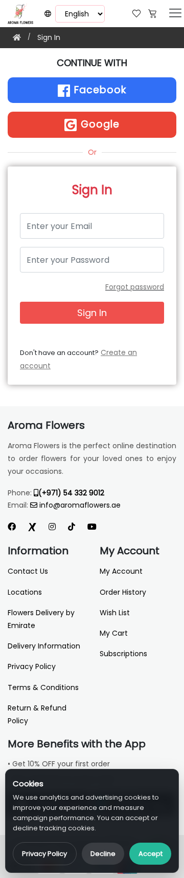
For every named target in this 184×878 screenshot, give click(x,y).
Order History (123, 592)
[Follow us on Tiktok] (71, 527)
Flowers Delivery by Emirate (41, 619)
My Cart (114, 633)
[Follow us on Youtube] (96, 527)
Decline (103, 854)
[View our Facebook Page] (12, 527)
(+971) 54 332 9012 (71, 493)
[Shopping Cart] (152, 12)
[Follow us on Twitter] (32, 527)
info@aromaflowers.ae (80, 505)
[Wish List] (136, 12)
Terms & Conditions (43, 687)
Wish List (115, 613)
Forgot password (134, 287)
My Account (121, 571)
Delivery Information (44, 646)
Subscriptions (123, 654)
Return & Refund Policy (37, 714)
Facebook (98, 90)
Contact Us (28, 571)
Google (99, 124)
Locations (25, 592)
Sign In (48, 37)
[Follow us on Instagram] (52, 527)
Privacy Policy (44, 854)
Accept (151, 854)
